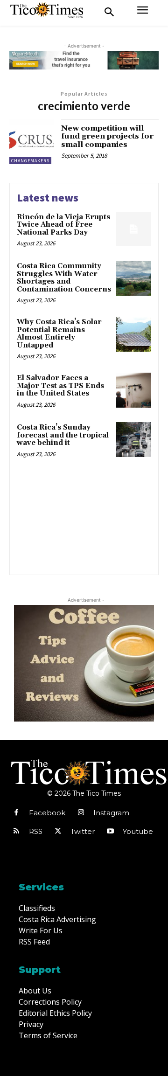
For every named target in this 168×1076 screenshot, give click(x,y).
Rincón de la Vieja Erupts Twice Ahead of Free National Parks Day (63, 225)
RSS (35, 831)
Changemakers (30, 161)
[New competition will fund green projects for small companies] (31, 141)
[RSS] (16, 832)
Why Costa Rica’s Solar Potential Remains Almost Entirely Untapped (59, 334)
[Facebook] (16, 813)
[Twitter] (58, 832)
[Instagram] (81, 813)
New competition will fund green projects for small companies (107, 136)
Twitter (82, 831)
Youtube (138, 831)
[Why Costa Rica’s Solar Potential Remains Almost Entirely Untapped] (133, 334)
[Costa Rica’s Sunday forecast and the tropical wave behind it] (133, 439)
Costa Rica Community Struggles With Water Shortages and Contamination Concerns (64, 278)
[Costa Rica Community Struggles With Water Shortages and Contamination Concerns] (133, 278)
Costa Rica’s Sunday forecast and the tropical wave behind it (63, 435)
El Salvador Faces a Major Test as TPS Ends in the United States (60, 386)
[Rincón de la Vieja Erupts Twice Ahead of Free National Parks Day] (133, 229)
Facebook (47, 812)
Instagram (111, 812)
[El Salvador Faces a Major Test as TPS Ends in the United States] (133, 390)
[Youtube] (110, 832)
